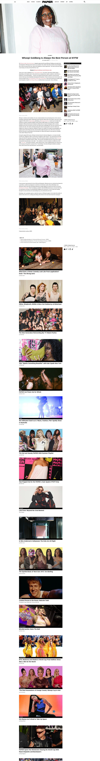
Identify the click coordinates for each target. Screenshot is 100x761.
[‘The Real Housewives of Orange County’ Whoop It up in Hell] (40, 677)
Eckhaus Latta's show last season (27, 63)
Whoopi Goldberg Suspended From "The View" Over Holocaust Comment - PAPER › (36, 240)
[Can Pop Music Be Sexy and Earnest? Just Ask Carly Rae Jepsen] (65, 114)
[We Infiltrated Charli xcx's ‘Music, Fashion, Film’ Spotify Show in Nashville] (40, 407)
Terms (76, 121)
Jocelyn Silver (46, 60)
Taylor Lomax (22, 275)
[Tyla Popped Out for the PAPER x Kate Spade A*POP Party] (40, 468)
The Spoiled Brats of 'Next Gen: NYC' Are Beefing (36, 571)
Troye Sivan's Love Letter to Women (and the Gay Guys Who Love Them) (74, 76)
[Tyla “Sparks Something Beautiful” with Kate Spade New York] (40, 350)
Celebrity (38, 1)
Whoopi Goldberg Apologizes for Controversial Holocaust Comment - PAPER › (35, 239)
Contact (68, 121)
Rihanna (36, 79)
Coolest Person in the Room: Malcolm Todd (34, 600)
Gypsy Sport (31, 120)
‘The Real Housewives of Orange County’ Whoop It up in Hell (39, 690)
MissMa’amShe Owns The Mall (29, 629)
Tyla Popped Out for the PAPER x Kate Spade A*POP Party (39, 482)
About (65, 121)
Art (67, 1)
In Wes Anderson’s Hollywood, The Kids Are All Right (37, 541)
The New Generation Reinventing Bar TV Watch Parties (38, 333)
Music (28, 1)
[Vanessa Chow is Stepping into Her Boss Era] (65, 83)
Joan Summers (22, 573)
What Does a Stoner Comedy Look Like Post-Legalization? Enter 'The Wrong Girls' (39, 272)
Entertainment (23, 269)
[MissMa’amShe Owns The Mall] (40, 615)
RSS (71, 121)
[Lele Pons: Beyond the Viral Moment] (40, 497)
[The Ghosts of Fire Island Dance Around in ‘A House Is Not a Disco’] (65, 87)
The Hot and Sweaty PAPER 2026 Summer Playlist (36, 453)
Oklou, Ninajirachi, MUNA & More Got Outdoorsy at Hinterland (40, 304)
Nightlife (57, 1)
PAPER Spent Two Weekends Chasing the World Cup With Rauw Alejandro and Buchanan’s (39, 751)
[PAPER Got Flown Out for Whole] (40, 378)
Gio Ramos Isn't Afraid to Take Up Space (33, 719)
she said (23, 142)
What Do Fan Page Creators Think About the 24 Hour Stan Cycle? (74, 95)
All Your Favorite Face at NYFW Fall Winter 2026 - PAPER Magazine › (33, 242)
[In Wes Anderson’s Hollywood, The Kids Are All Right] (40, 527)
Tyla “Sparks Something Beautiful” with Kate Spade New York (40, 363)
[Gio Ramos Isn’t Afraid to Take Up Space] (40, 705)
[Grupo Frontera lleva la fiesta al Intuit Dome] (65, 99)
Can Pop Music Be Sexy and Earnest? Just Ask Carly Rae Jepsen (73, 115)
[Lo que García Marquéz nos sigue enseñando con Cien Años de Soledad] (65, 66)
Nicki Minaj (43, 78)
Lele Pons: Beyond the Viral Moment (31, 510)
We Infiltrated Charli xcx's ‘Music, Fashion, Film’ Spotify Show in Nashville (40, 421)
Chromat (59, 138)
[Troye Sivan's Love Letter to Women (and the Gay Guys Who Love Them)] (65, 75)
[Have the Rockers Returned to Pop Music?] (65, 103)
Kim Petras (32, 79)
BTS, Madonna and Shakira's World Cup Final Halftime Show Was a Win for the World (40, 660)
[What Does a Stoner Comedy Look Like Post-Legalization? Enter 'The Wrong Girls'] (40, 258)
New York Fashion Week (37, 72)
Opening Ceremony (45, 120)
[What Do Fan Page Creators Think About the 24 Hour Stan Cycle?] (65, 94)
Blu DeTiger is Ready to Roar (74, 106)
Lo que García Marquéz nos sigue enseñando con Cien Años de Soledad (73, 67)
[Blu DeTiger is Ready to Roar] (65, 107)
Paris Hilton (38, 78)
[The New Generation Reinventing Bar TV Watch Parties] (40, 319)
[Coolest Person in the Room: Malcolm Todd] (40, 587)
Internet (62, 1)
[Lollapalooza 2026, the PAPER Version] (65, 111)
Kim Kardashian (32, 78)
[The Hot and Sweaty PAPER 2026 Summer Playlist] (40, 440)
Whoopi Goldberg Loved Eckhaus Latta (42, 70)
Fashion (33, 1)
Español (71, 1)
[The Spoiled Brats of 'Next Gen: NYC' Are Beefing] (40, 558)
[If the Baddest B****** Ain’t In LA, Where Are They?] (65, 80)
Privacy (73, 121)
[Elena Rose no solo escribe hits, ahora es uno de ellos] (65, 71)
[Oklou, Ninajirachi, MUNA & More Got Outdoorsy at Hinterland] (40, 290)
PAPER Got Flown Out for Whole (30, 392)
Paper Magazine (23, 753)
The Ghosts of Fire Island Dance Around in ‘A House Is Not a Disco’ (74, 88)
